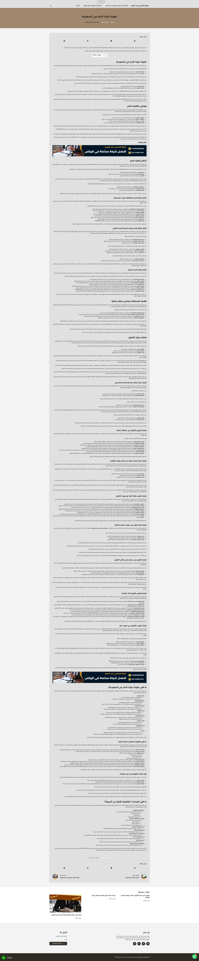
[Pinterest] (87, 41)
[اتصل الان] (4, 958)
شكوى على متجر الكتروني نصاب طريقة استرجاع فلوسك (135, 896)
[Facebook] (134, 41)
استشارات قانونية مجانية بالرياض (92, 5)
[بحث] (50, 5)
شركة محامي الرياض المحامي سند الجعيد (116, 5)
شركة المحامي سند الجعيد (140, 5)
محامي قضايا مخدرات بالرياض (127, 142)
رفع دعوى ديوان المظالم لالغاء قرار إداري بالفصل (66, 915)
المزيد (77, 5)
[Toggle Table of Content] (104, 55)
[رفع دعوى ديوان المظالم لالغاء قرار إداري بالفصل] (65, 903)
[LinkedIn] (64, 41)
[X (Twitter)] (111, 41)
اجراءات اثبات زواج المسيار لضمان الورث (103, 895)
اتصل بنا (101, 2)
